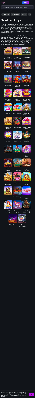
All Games (15, 14)
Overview (6, 14)
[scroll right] (33, 15)
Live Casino (25, 11)
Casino (9, 11)
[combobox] (17, 7)
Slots (24, 14)
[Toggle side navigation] (32, 2)
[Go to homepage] (3, 3)
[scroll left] (2, 15)
